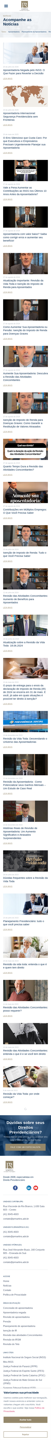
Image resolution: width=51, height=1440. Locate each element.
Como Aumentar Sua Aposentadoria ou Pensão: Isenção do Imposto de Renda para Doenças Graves (25, 330)
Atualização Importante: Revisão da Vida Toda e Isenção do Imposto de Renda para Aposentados (23, 284)
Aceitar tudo (25, 1420)
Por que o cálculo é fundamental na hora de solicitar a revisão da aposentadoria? (23, 1356)
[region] (25, 1414)
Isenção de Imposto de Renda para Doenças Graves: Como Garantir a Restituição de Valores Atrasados (23, 423)
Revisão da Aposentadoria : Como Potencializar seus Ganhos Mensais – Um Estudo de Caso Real (24, 785)
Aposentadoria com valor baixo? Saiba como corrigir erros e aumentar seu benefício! (25, 237)
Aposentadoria (14, 32)
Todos (3, 32)
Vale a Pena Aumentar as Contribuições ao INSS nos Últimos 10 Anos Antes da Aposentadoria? (24, 191)
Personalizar (25, 1427)
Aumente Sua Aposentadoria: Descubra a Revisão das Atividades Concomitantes (25, 376)
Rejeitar (25, 1434)
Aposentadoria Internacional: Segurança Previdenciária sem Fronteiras (20, 116)
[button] (6, 6)
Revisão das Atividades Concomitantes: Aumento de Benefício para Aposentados (25, 599)
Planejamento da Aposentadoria (34, 32)
